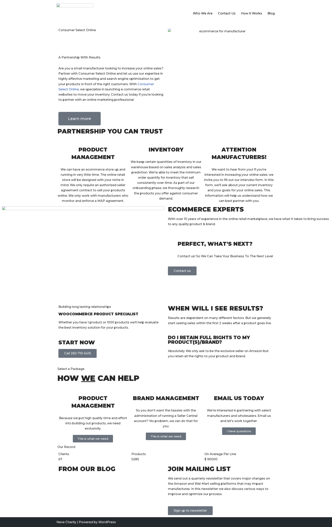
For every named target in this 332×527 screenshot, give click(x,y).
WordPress (107, 522)
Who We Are (202, 13)
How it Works (251, 13)
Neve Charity (66, 522)
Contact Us (227, 13)
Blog (271, 13)
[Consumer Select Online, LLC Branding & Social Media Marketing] (75, 13)
